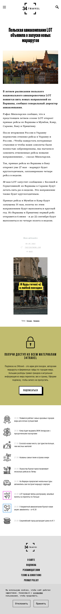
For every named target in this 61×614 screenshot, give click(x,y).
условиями (38, 593)
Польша (29, 321)
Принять (41, 603)
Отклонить (21, 603)
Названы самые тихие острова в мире (31, 457)
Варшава (36, 321)
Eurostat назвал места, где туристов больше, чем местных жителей (34, 444)
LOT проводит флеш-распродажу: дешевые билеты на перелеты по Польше (34, 495)
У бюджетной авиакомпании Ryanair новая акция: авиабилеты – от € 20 (33, 508)
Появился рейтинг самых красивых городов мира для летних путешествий (34, 419)
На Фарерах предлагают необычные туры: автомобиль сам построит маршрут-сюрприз (33, 482)
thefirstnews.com (33, 247)
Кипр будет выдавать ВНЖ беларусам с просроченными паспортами (32, 432)
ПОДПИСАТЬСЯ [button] (30, 390)
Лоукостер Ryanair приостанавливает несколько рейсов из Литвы (31, 470)
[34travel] (31, 8)
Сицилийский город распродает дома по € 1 (34, 520)
